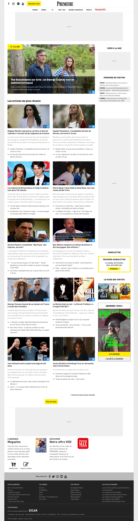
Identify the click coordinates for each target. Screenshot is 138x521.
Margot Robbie (75, 497)
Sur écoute (42, 499)
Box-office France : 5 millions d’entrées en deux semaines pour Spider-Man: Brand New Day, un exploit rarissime (29, 330)
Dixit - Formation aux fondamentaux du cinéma (70, 514)
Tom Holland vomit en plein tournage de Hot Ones (27, 364)
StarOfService (52, 514)
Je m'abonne (114, 354)
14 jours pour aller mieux (16, 501)
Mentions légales (12, 518)
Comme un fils (12, 499)
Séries (43, 10)
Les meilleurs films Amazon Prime (113, 501)
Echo (40, 494)
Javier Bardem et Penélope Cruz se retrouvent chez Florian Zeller (73, 364)
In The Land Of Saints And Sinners (19, 494)
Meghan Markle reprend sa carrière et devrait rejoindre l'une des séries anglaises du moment (28, 132)
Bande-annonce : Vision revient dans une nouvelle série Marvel (113, 94)
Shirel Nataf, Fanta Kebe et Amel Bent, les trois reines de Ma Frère (73, 189)
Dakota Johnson (76, 492)
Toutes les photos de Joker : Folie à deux (70, 379)
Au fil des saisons (13, 497)
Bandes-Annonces (76, 10)
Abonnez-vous (34, 4)
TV (52, 10)
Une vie (10, 490)
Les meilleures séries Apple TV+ (112, 497)
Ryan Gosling (75, 490)
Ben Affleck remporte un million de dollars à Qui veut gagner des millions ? (72, 246)
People (89, 10)
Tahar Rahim (75, 499)
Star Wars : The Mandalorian (48, 497)
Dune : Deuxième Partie (15, 488)
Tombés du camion (14, 492)
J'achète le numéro (114, 359)
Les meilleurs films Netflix (111, 499)
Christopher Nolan (77, 488)
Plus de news (51, 402)
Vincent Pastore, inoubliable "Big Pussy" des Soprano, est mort (27, 246)
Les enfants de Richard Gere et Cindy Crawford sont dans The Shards (28, 189)
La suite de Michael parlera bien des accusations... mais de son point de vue (114, 89)
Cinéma (35, 10)
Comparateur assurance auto (16, 514)
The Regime (43, 490)
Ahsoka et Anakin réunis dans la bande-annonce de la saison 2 (113, 84)
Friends (41, 488)
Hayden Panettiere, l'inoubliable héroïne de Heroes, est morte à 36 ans (72, 132)
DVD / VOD (61, 10)
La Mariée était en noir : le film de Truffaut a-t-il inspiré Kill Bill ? (73, 305)
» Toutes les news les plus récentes (82, 395)
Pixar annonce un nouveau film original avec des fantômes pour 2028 (113, 99)
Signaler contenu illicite (25, 518)
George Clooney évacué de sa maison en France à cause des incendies (28, 305)
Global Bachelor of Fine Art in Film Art (36, 514)
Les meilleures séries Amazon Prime (114, 494)
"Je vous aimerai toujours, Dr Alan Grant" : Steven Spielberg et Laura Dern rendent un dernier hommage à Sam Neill (29, 265)
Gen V (41, 492)
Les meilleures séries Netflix (111, 492)
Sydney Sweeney (76, 494)
